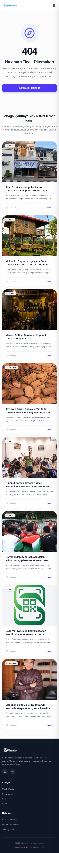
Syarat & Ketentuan (10, 824)
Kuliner (5, 799)
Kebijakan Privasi (9, 820)
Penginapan (7, 794)
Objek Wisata (8, 789)
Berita (4, 804)
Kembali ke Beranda (29, 88)
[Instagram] (5, 771)
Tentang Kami (8, 829)
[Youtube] (12, 771)
